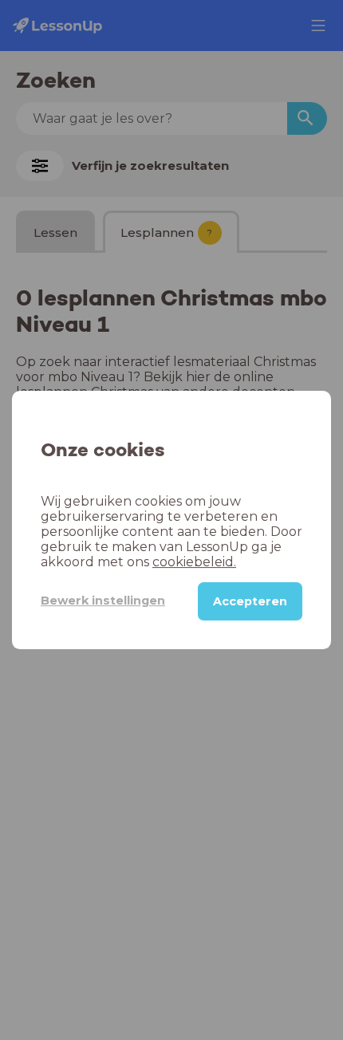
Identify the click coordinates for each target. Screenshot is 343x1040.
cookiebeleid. (194, 561)
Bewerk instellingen (103, 600)
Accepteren (250, 601)
